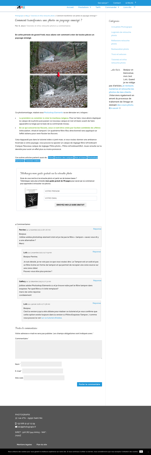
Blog (27, 16)
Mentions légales (24, 445)
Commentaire (22, 338)
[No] (148, 452)
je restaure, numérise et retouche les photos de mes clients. (121, 89)
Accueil (70, 7)
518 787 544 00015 (31, 432)
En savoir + (115, 108)
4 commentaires (64, 26)
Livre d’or (127, 7)
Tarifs (98, 7)
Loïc (26, 253)
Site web (19, 378)
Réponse (97, 229)
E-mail (18, 371)
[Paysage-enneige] (58, 74)
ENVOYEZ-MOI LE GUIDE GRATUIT (70, 205)
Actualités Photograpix (121, 27)
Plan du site (42, 445)
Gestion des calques (64, 157)
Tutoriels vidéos (32, 161)
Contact (117, 3)
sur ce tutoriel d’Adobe (51, 318)
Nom (17, 364)
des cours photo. (125, 105)
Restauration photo (120, 49)
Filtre (51, 157)
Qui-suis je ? (103, 3)
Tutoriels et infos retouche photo (40, 26)
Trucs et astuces (118, 54)
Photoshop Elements (53, 112)
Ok (141, 451)
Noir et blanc (80, 157)
